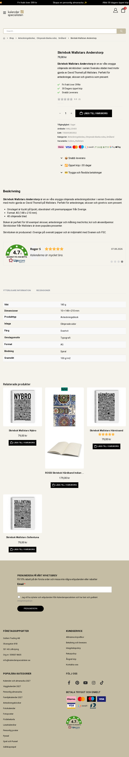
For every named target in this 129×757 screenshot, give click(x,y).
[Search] (121, 31)
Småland (110, 137)
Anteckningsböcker (76, 137)
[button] (96, 722)
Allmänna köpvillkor (75, 637)
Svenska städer (113, 199)
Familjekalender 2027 (12, 697)
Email (21, 584)
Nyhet (64, 389)
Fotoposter (8, 714)
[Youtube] (85, 683)
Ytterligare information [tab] (17, 290)
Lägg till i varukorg (96, 113)
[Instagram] (94, 683)
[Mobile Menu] (5, 12)
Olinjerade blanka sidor (96, 137)
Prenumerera (30, 608)
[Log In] (115, 13)
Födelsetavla (9, 719)
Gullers (71, 141)
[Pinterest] (77, 683)
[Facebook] (69, 683)
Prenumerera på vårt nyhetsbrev (37, 575)
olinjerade (16, 216)
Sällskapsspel (9, 747)
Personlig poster (10, 730)
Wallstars (79, 141)
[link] (64, 254)
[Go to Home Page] (4, 38)
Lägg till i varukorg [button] (24, 443)
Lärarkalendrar (9, 725)
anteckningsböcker (85, 199)
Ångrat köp (71, 659)
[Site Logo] (16, 13)
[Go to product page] (22, 406)
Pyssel (6, 736)
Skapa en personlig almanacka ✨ (70, 2)
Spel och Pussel (10, 741)
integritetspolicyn (24, 601)
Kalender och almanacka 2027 (16, 681)
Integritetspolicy (73, 648)
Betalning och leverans (76, 642)
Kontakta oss (72, 664)
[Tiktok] (102, 683)
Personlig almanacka (12, 692)
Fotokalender (9, 708)
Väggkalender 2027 (12, 686)
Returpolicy (71, 653)
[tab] (43, 291)
